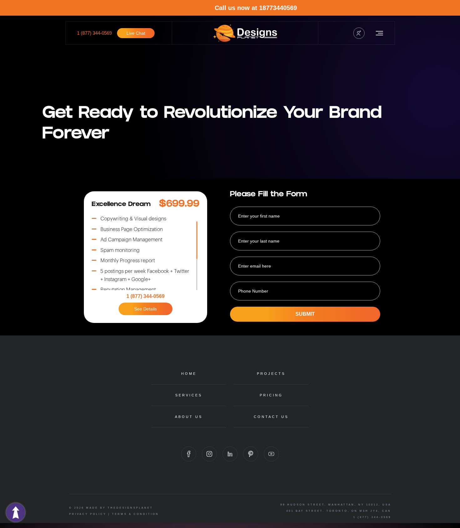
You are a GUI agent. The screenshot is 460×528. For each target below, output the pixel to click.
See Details (145, 308)
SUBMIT (305, 314)
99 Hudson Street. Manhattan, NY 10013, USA (335, 504)
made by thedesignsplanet (119, 507)
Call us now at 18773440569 (289, 7)
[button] (359, 33)
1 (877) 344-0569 (94, 33)
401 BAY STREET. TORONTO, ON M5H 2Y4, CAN (338, 511)
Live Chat (135, 33)
